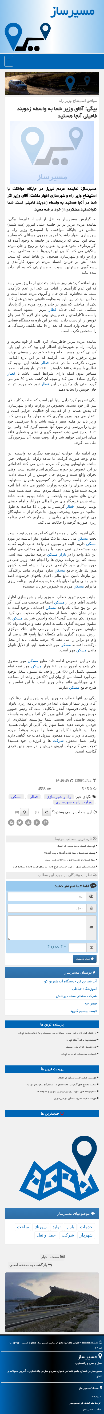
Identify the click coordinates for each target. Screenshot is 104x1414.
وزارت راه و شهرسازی (74, 802)
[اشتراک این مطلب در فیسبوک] (37, 822)
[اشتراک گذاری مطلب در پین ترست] (45, 822)
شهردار (86, 1235)
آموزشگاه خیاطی (84, 989)
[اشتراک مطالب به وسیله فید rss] (11, 822)
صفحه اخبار (50, 1257)
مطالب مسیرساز (92, 1409)
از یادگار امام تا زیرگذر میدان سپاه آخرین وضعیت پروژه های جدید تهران (57, 1033)
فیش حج (91, 1003)
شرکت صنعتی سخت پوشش (76, 996)
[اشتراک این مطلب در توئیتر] (19, 822)
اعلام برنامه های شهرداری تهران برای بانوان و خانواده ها (67, 1091)
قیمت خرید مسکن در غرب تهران (79, 1054)
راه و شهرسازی (58, 797)
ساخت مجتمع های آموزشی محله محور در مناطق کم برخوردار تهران (62, 1084)
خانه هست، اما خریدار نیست (81, 1046)
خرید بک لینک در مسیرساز (85, 1402)
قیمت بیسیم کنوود (83, 1011)
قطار (53, 310)
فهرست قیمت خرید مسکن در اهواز (76, 846)
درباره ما (96, 1396)
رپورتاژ (41, 1227)
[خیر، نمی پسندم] (24, 812)
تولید (57, 1227)
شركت (58, 741)
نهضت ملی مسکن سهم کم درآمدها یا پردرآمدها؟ (69, 852)
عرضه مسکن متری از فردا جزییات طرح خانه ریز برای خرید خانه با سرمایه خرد (54, 866)
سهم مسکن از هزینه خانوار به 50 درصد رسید (70, 859)
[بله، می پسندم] (46, 812)
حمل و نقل (46, 1235)
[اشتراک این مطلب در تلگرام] (28, 822)
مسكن (83, 538)
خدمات (86, 1227)
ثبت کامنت (83, 959)
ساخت (23, 1227)
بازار (62, 554)
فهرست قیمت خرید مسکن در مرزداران (75, 1098)
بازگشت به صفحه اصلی (28, 1265)
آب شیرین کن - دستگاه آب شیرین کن (70, 981)
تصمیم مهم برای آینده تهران (81, 1040)
